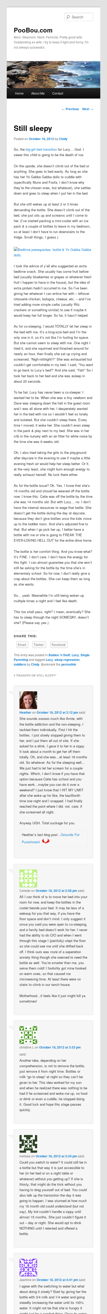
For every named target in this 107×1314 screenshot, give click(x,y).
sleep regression (67, 659)
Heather (25, 712)
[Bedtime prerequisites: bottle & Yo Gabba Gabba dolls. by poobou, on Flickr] (53, 255)
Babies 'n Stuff (59, 655)
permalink (68, 664)
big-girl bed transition (41, 149)
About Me (38, 93)
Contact (57, 93)
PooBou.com (33, 29)
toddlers (20, 664)
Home (19, 93)
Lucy (75, 655)
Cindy (63, 138)
